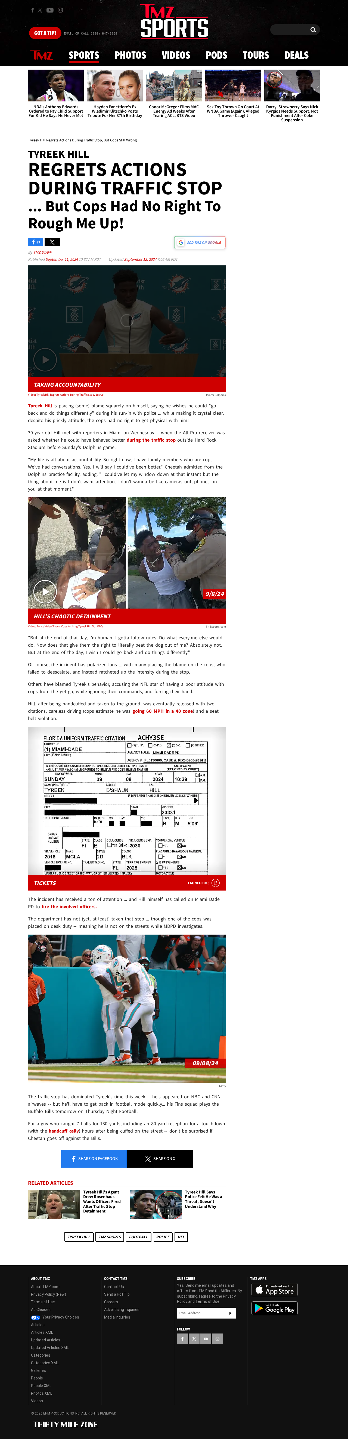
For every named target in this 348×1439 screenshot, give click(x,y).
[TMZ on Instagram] (60, 10)
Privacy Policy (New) (48, 1294)
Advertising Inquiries (121, 1309)
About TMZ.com (45, 1287)
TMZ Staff (42, 252)
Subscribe (230, 1313)
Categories (40, 1355)
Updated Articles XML (50, 1347)
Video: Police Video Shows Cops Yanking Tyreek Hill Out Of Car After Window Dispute (67, 626)
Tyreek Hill (78, 1236)
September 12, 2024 (140, 259)
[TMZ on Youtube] (50, 10)
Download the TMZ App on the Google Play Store (274, 1308)
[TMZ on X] (40, 10)
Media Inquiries (117, 1317)
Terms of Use (43, 1302)
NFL (181, 1236)
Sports (84, 55)
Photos (130, 55)
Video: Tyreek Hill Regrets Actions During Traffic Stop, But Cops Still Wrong (67, 394)
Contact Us (114, 1287)
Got (45, 33)
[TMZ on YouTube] (205, 1338)
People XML (41, 1386)
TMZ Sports (109, 1236)
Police (162, 1236)
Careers (111, 1302)
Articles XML (42, 1332)
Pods (216, 55)
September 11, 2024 (62, 259)
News (41, 55)
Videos (176, 55)
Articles (38, 1325)
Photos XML (41, 1393)
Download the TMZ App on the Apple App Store (274, 1290)
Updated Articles (45, 1340)
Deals (296, 55)
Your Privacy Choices (60, 1317)
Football (138, 1236)
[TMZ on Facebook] (32, 10)
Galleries (38, 1370)
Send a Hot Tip (117, 1294)
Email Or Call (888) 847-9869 (90, 34)
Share (97, 1158)
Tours (256, 55)
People (37, 1378)
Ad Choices (41, 1309)
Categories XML (45, 1363)
